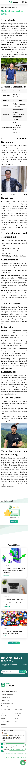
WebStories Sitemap (7, 703)
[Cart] (23, 2)
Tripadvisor (4, 724)
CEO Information (5, 697)
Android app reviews (14, 517)
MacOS (3, 719)
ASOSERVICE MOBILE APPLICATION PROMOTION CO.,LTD (18, 114)
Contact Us (18, 713)
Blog (16, 721)
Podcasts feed (5, 700)
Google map (4, 706)
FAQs (16, 719)
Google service (5, 721)
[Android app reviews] (13, 510)
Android (3, 716)
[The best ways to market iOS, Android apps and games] (14, 618)
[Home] (14, 2)
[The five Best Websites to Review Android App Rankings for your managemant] (14, 555)
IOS (2, 713)
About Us (17, 716)
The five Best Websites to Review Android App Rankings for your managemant (14, 570)
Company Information (7, 695)
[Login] (26, 2)
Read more (6, 575)
